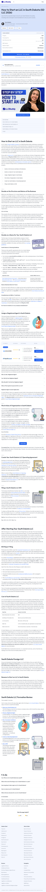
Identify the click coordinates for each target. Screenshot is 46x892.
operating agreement (7, 462)
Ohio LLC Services (27, 859)
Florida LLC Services (28, 835)
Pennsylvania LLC (4, 846)
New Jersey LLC (4, 855)
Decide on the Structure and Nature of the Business (14, 169)
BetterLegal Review (5, 874)
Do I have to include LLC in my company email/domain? (14, 305)
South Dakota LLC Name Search (13, 281)
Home (2, 6)
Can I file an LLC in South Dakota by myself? (11, 778)
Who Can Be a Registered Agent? (9, 374)
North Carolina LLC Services (29, 842)
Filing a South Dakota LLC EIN (10, 184)
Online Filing (23, 443)
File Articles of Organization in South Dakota (13, 178)
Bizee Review (4, 872)
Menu (43, 1)
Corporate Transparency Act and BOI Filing (18, 564)
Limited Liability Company (13, 144)
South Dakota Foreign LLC (8, 126)
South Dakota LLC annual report (12, 577)
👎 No (26, 815)
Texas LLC (3, 828)
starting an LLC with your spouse (8, 465)
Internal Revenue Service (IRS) (18, 492)
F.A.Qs (4, 131)
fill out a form (22, 511)
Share (19, 28)
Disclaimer (26, 874)
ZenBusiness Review (5, 868)
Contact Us (26, 865)
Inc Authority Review (5, 876)
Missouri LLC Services (28, 855)
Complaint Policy (27, 870)
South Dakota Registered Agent (8, 326)
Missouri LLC (3, 852)
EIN (21, 491)
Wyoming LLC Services (28, 852)
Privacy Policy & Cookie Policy (29, 878)
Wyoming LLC (3, 850)
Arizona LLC (3, 848)
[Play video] (23, 99)
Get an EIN (5, 743)
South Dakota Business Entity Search (9, 278)
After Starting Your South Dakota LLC (10, 124)
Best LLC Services (27, 828)
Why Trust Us (11, 28)
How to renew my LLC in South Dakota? (10, 789)
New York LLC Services (28, 844)
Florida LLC (3, 833)
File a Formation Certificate (9, 720)
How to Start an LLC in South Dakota (10, 122)
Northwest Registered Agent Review (8, 870)
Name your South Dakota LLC (9, 707)
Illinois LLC (3, 844)
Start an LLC (6, 6)
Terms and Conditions (28, 876)
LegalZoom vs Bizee (5, 883)
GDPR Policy (26, 883)
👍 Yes (20, 815)
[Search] (13, 2)
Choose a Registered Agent (9, 713)
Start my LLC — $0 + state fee (23, 54)
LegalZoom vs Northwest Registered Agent (9, 885)
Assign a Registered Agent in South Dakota (12, 175)
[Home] (6, 2)
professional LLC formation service (23, 162)
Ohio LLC (3, 857)
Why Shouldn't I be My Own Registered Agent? (12, 382)
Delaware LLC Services (28, 837)
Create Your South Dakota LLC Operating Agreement (14, 181)
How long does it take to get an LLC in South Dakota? (13, 785)
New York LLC (4, 842)
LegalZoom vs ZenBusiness (6, 881)
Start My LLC (38, 351)
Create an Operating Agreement (10, 736)
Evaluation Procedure (28, 881)
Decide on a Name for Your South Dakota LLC (13, 172)
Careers (25, 868)
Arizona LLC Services (28, 850)
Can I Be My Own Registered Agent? (9, 378)
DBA (10, 299)
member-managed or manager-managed (20, 424)
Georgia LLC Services (28, 839)
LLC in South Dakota (34, 703)
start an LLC (10, 155)
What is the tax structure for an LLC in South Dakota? (13, 792)
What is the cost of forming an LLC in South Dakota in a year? (15, 781)
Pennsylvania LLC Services (29, 848)
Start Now (23, 115)
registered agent (19, 318)
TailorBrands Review (5, 878)
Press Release (10, 557)
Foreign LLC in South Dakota (23, 508)
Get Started (38, 359)
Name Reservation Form (7, 279)
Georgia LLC (3, 837)
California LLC (4, 831)
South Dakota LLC (5, 74)
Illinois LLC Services (28, 846)
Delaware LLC (4, 835)
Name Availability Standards (20, 279)
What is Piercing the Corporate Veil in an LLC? (12, 385)
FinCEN (17, 553)
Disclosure (4, 28)
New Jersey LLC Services (28, 857)
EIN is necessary (15, 496)
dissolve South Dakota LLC (12, 479)
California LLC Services (28, 833)
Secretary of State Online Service (13, 434)
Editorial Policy (27, 885)
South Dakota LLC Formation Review (10, 129)
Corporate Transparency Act (23, 550)
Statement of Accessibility (29, 872)
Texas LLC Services (27, 831)
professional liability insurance (25, 574)
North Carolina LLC (4, 839)
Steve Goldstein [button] (8, 22)
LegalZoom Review (5, 865)
